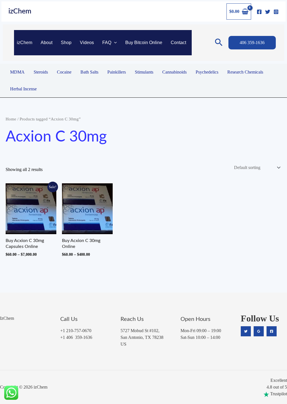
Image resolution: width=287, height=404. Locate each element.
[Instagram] (276, 11)
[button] (114, 43)
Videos (87, 42)
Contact (178, 42)
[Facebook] (259, 11)
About (46, 42)
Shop (66, 42)
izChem (19, 11)
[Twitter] (267, 11)
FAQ (106, 42)
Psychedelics (207, 72)
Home (11, 119)
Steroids (41, 72)
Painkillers (116, 72)
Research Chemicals (245, 72)
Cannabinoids (174, 72)
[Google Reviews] (259, 331)
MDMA (17, 72)
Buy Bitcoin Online (143, 42)
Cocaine (64, 72)
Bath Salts (89, 72)
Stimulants (144, 72)
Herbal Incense (23, 88)
